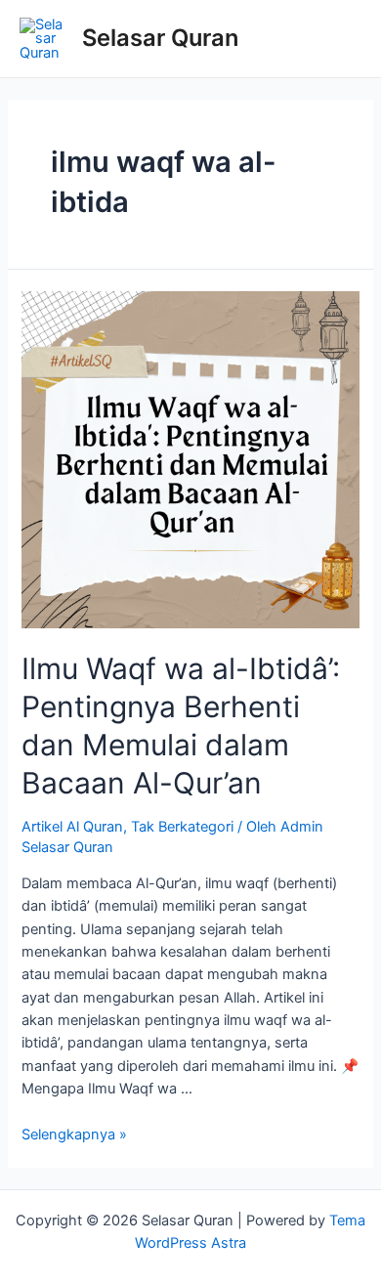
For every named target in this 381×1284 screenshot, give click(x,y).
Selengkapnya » (74, 1134)
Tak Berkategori (182, 826)
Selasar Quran (160, 37)
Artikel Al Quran (72, 826)
